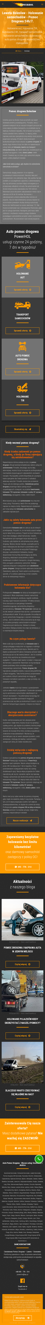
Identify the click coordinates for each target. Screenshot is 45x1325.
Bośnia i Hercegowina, (24, 1210)
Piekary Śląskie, (38, 1187)
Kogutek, (10, 1201)
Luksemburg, (29, 1229)
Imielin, (32, 1187)
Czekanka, (40, 1201)
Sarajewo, (33, 1210)
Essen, (17, 1221)
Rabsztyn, (10, 1198)
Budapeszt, (26, 1224)
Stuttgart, (40, 1221)
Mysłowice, (38, 1184)
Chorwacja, (32, 1224)
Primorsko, (5, 1212)
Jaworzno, (17, 1181)
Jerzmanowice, (18, 1198)
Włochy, (30, 1212)
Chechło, (18, 1204)
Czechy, (35, 1229)
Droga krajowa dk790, (34, 1235)
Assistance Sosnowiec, (10, 1173)
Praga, (8, 1232)
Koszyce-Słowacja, (10, 1235)
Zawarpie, (27, 1201)
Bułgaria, (39, 1210)
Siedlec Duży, (33, 1207)
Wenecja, (34, 1212)
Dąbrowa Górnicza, (15, 1179)
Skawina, (34, 1190)
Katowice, (26, 1184)
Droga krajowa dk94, (21, 1235)
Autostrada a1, (22, 1241)
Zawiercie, (40, 1181)
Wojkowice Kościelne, (26, 1181)
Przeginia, (39, 1198)
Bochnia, (28, 1190)
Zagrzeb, (28, 1227)
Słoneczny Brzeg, (18, 1212)
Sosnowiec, (10, 1181)
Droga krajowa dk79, (24, 1238)
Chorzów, (32, 1184)
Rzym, (9, 1215)
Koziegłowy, (22, 1190)
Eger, (20, 1224)
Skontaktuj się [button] (21, 429)
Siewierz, (40, 1179)
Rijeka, (24, 1227)
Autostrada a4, (35, 1238)
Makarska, (6, 1227)
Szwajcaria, (14, 1218)
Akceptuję (21, 1318)
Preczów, (9, 1204)
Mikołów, (4, 1187)
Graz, (24, 1232)
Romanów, (6, 1210)
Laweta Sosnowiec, (35, 1173)
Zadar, (20, 1227)
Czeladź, (35, 1179)
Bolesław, (39, 1195)
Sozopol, (11, 1212)
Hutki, (11, 1210)
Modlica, (33, 1198)
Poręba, (35, 1181)
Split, (10, 1227)
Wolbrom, (16, 1193)
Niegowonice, (30, 1195)
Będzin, (24, 1179)
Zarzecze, (23, 1204)
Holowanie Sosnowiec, (23, 1173)
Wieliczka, (5, 1193)
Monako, (30, 1218)
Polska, (15, 1210)
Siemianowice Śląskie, (17, 1184)
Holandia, (5, 1229)
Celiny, (13, 1204)
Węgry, (12, 1224)
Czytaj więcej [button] (21, 964)
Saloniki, (17, 1215)
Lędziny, (27, 1187)
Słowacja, (29, 1232)
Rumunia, (8, 1218)
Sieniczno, (16, 1201)
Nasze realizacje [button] (21, 820)
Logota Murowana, (7, 1207)
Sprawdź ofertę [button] (21, 289)
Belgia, (17, 1229)
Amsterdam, (11, 1229)
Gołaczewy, (30, 1204)
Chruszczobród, (21, 1195)
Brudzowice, (6, 1195)
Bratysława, (36, 1232)
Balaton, (16, 1224)
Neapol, (4, 1215)
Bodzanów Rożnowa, (24, 1207)
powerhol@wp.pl (22, 1274)
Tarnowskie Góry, (9, 1190)
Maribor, (40, 1227)
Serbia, (35, 1215)
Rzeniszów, (13, 1195)
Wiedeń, (21, 1232)
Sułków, (22, 1201)
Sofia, (25, 1212)
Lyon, (34, 1218)
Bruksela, (22, 1229)
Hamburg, (22, 1221)
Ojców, (15, 1207)
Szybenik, (15, 1227)
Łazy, (5, 1184)
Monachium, (6, 1224)
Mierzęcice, (30, 1179)
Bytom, (17, 1190)
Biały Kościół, (26, 1198)
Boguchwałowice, (24, 1193)
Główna (19, 51)
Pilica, (8, 1184)
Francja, (25, 1218)
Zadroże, (40, 1207)
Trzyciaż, (35, 1204)
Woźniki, (30, 1176)
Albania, (23, 1215)
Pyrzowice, (25, 1176)
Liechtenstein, (6, 1221)
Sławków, (4, 1181)
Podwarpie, (34, 1201)
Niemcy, (12, 1221)
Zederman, (5, 1201)
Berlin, (27, 1221)
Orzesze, (13, 1187)
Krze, (35, 1195)
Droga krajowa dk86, (12, 1238)
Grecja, (13, 1215)
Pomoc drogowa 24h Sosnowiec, (12, 1176)
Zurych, (20, 1218)
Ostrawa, (40, 1229)
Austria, (16, 1232)
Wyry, (8, 1187)
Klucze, (5, 1198)
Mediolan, (40, 1212)
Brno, (11, 1232)
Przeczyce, (32, 1193)
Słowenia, (34, 1227)
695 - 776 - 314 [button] (24, 867)
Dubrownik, (39, 1224)
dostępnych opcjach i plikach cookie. (15, 1311)
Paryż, (38, 1218)
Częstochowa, (6, 1179)
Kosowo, (40, 1215)
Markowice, (39, 1193)
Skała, (39, 1190)
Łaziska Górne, (20, 1187)
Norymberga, (33, 1221)
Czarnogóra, (29, 1215)
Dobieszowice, (38, 1176)
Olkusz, (11, 1193)
